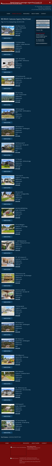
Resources (26, 13)
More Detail (7, 38)
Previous (6, 437)
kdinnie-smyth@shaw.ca (46, 8)
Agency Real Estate (43, 25)
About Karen (35, 13)
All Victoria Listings (43, 27)
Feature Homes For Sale (42, 20)
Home (8, 13)
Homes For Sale (16, 13)
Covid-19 (38, 2)
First (2, 437)
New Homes (43, 23)
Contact (43, 13)
